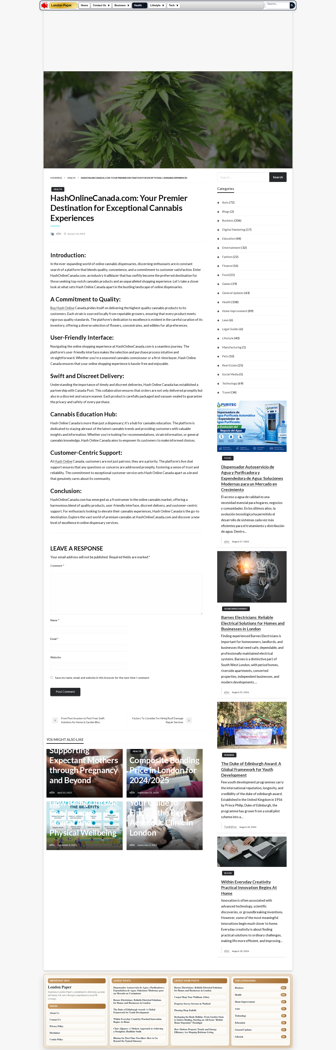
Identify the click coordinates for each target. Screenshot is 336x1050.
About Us (54, 1013)
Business (120, 5)
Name (54, 620)
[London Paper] (44, 5)
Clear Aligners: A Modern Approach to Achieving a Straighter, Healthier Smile (138, 1030)
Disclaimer (55, 1032)
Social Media (230, 374)
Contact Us (99, 5)
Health (138, 5)
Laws (225, 320)
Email (54, 638)
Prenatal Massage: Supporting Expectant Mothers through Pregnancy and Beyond (83, 760)
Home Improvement (234, 311)
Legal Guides (230, 329)
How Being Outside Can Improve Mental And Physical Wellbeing (83, 817)
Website (55, 657)
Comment (57, 565)
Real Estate (229, 365)
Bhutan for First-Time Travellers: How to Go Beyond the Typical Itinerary (135, 1039)
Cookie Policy (56, 1039)
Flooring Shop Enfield (185, 1010)
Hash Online (63, 461)
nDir (59, 233)
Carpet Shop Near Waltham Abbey (191, 997)
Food (225, 275)
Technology (229, 383)
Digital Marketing (233, 229)
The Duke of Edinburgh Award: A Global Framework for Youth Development (251, 769)
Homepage (56, 178)
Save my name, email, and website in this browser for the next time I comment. (102, 677)
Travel (226, 392)
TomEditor (230, 826)
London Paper (61, 5)
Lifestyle (155, 5)
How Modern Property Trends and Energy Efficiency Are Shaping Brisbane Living (195, 1031)
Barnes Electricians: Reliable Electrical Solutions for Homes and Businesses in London (252, 623)
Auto (225, 202)
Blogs (226, 211)
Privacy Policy (56, 1026)
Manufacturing (232, 347)
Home (84, 5)
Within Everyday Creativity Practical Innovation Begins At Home (249, 887)
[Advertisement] (168, 42)
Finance (227, 265)
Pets (225, 356)
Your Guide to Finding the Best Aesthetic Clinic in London (161, 817)
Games (226, 283)
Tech (172, 5)
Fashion (227, 256)
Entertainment (231, 247)
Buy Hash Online (62, 308)
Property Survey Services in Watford (192, 1003)
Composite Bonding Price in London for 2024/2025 (165, 770)
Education (228, 238)
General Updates (233, 293)
